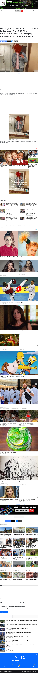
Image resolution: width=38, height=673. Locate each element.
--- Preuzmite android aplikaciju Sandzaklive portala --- (19, 73)
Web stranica (22, 602)
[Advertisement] (19, 19)
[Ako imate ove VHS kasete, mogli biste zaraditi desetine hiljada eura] (32, 541)
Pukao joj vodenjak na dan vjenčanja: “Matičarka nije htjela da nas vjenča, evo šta (5, 569)
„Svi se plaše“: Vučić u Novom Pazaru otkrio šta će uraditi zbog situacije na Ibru (18, 632)
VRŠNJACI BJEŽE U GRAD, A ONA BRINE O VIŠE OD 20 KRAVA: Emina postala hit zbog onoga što (31, 569)
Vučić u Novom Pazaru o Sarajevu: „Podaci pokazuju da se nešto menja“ (17, 628)
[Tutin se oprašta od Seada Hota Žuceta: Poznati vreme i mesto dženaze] (2, 638)
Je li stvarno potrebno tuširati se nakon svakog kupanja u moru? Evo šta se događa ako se (6, 546)
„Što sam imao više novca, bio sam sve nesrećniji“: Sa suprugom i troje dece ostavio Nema (6, 535)
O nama (33, 671)
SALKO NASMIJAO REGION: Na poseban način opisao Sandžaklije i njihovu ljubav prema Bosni (5, 580)
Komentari (31, 616)
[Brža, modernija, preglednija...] (19, 509)
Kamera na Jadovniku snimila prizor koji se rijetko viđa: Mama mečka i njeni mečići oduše (31, 557)
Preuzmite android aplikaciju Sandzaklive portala (19, 504)
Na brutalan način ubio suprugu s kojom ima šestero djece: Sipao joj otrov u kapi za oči (11, 218)
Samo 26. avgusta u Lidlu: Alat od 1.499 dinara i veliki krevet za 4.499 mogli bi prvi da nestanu (20, 640)
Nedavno (6, 616)
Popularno (18, 616)
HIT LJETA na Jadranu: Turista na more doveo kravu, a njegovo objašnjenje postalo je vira (31, 580)
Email (1, 602)
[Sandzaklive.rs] (19, 11)
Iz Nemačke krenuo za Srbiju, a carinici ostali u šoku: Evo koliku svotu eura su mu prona (18, 580)
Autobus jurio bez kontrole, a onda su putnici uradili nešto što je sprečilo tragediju (18, 535)
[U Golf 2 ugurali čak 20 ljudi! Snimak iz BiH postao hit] (6, 552)
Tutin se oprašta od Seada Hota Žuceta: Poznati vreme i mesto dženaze (17, 636)
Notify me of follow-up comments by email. (7, 608)
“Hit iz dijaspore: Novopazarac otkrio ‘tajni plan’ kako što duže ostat (18, 557)
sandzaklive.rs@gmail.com (27, 671)
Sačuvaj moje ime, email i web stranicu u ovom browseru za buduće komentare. (13, 606)
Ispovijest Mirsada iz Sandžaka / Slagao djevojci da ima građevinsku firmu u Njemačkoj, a (18, 546)
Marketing (36, 671)
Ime (1, 598)
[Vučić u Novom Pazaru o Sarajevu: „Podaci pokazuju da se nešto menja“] (2, 629)
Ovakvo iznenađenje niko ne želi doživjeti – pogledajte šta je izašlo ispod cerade (18, 569)
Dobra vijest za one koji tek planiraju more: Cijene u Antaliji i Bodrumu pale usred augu (32, 535)
